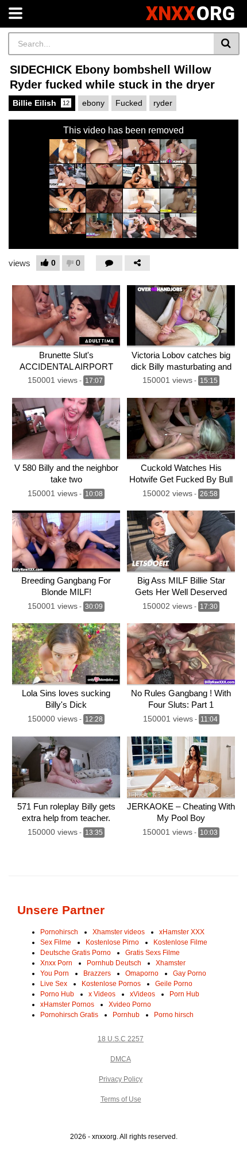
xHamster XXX (181, 932)
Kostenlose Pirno (112, 942)
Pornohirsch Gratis (69, 1015)
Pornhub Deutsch (114, 963)
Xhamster (171, 963)
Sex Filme (55, 942)
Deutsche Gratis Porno (75, 953)
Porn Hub (184, 994)
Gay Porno (189, 973)
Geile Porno (173, 984)
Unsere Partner (61, 909)
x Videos (101, 994)
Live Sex (53, 984)
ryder (162, 103)
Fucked (128, 103)
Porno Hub (57, 994)
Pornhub (126, 1015)
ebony (93, 103)
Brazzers (97, 973)
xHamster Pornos (67, 1004)
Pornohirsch (59, 932)
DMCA (120, 1059)
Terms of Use (121, 1099)
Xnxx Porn (56, 963)
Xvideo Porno (130, 1004)
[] (227, 43)
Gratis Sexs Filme (152, 953)
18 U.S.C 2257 (121, 1039)
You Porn (54, 973)
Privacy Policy (120, 1079)
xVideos (142, 994)
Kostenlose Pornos (111, 984)
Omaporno (142, 973)
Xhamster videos (118, 932)
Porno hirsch (174, 1015)
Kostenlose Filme (180, 942)
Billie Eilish (41, 103)
